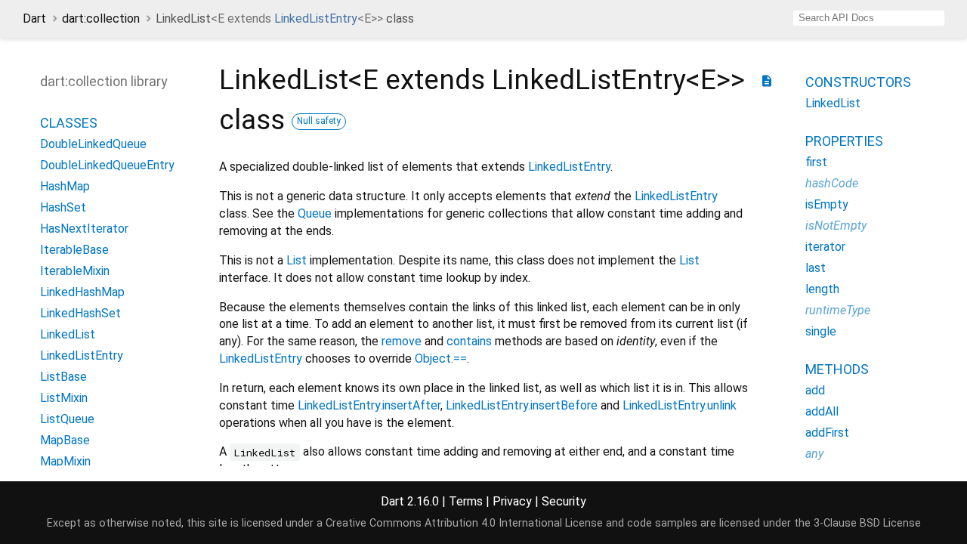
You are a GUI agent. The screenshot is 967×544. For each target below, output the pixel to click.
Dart (34, 18)
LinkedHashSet (80, 313)
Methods (837, 369)
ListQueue (67, 419)
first (816, 162)
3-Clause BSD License (867, 523)
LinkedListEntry (315, 18)
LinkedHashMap (82, 292)
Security (564, 501)
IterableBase (74, 250)
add (815, 390)
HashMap (65, 186)
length (822, 289)
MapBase (65, 440)
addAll (822, 411)
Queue (315, 213)
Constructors (858, 82)
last (815, 268)
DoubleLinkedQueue (93, 144)
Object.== (441, 358)
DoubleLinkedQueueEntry (107, 165)
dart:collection (101, 18)
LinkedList (67, 334)
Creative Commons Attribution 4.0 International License (464, 523)
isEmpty (826, 204)
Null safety (319, 121)
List (296, 260)
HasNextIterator (84, 228)
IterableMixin (75, 271)
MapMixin (65, 461)
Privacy (512, 501)
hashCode (831, 183)
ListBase (63, 376)
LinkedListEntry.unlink (680, 405)
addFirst (827, 432)
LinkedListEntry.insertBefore (522, 405)
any (814, 454)
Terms (466, 501)
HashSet (63, 207)
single (820, 331)
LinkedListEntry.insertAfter (369, 405)
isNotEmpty (836, 225)
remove (402, 341)
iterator (825, 247)
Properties (844, 141)
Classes (68, 123)
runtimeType (837, 310)
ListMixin (64, 398)
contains (469, 341)
